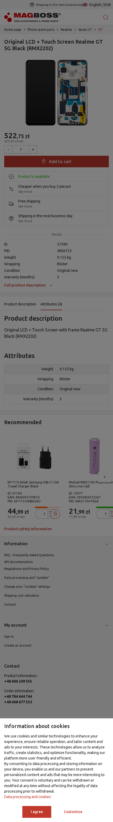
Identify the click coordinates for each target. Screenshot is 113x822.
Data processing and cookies (27, 797)
